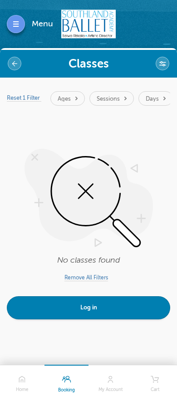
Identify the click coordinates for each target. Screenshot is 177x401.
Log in (88, 307)
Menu (42, 23)
